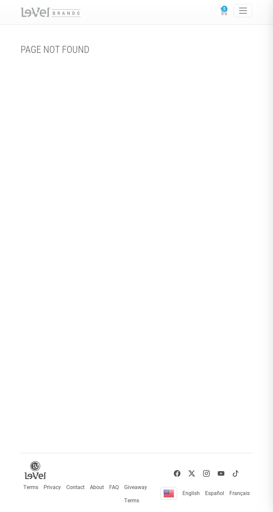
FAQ (114, 486)
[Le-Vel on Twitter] (191, 473)
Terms (30, 486)
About (97, 486)
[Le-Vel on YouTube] (221, 473)
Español (214, 492)
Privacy (52, 486)
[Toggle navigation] (243, 10)
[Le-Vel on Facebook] (177, 473)
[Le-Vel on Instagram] (206, 473)
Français (239, 492)
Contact (75, 486)
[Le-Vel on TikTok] (235, 473)
